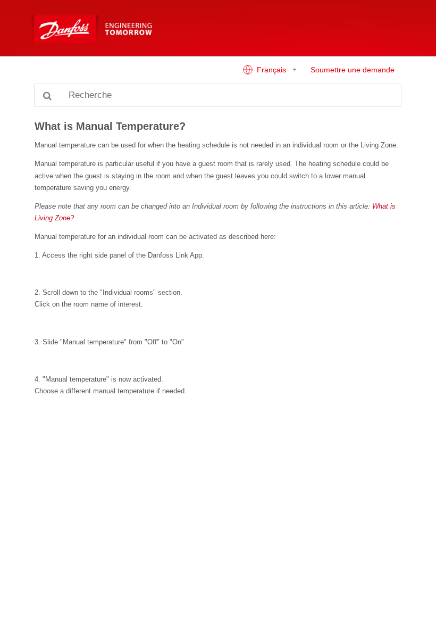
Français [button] (271, 70)
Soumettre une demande (353, 70)
